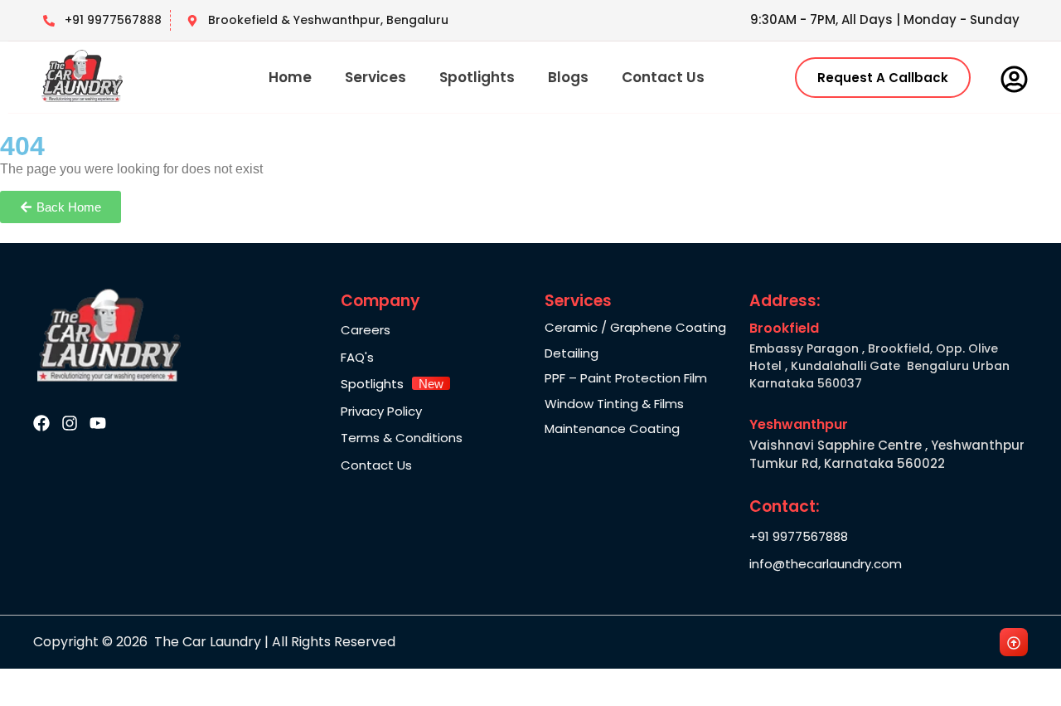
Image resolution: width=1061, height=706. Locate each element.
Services (375, 77)
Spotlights (477, 77)
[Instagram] (69, 423)
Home (290, 77)
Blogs (568, 77)
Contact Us (663, 77)
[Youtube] (98, 423)
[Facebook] (41, 423)
